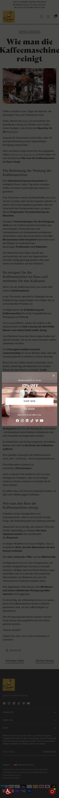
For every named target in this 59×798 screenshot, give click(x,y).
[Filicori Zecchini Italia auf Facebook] (17, 421)
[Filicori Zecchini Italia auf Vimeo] (37, 421)
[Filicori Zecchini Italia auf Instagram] (22, 421)
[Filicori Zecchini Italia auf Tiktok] (32, 421)
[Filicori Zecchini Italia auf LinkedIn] (27, 421)
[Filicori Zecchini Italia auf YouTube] (41, 421)
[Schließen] (53, 375)
